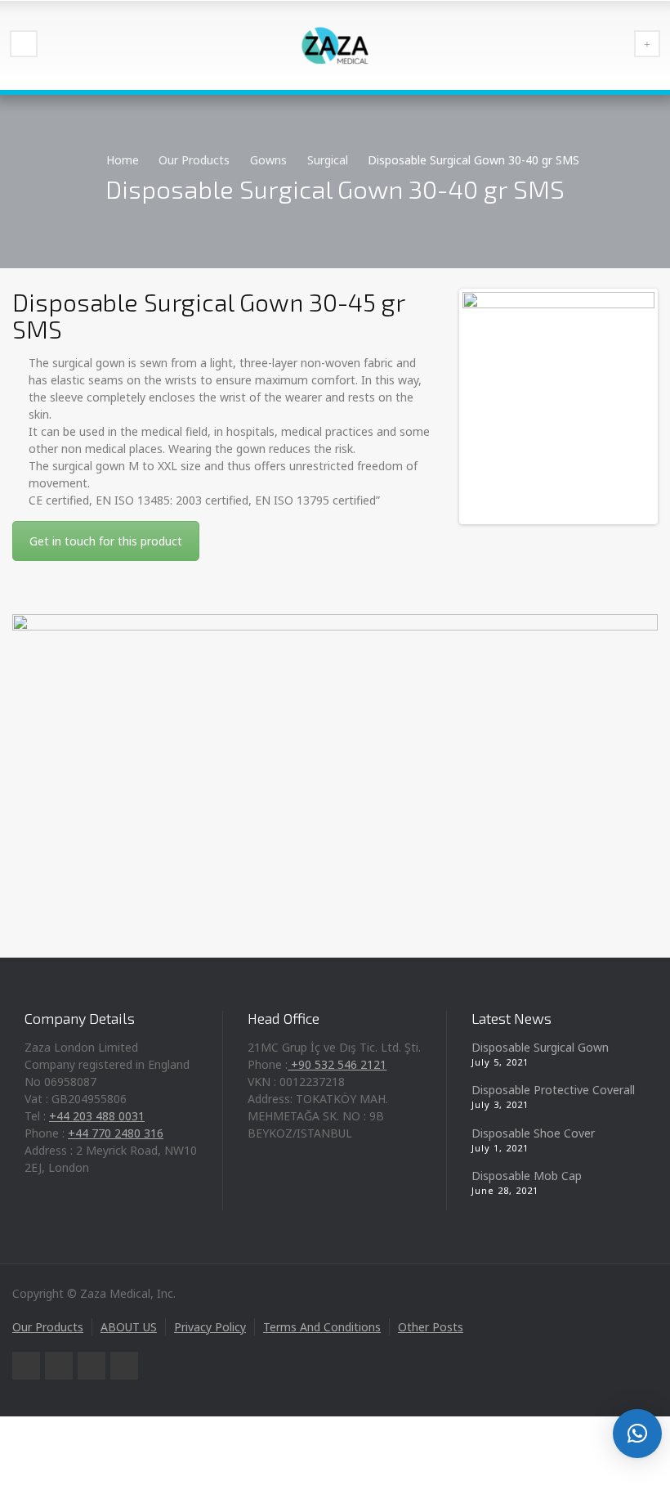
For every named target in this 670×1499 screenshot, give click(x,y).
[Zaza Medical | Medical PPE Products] (335, 45)
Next (630, 406)
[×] (637, 1433)
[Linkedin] (91, 1366)
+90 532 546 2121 (337, 1064)
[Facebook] (59, 1366)
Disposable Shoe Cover (533, 1133)
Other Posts (430, 1327)
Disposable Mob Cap (526, 1175)
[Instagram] (124, 1366)
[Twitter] (26, 1366)
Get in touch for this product (105, 541)
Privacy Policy (210, 1327)
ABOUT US (128, 1327)
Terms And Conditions (322, 1327)
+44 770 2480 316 (115, 1133)
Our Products (47, 1327)
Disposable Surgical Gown (540, 1047)
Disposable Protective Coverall (553, 1089)
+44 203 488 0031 (97, 1116)
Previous (487, 406)
